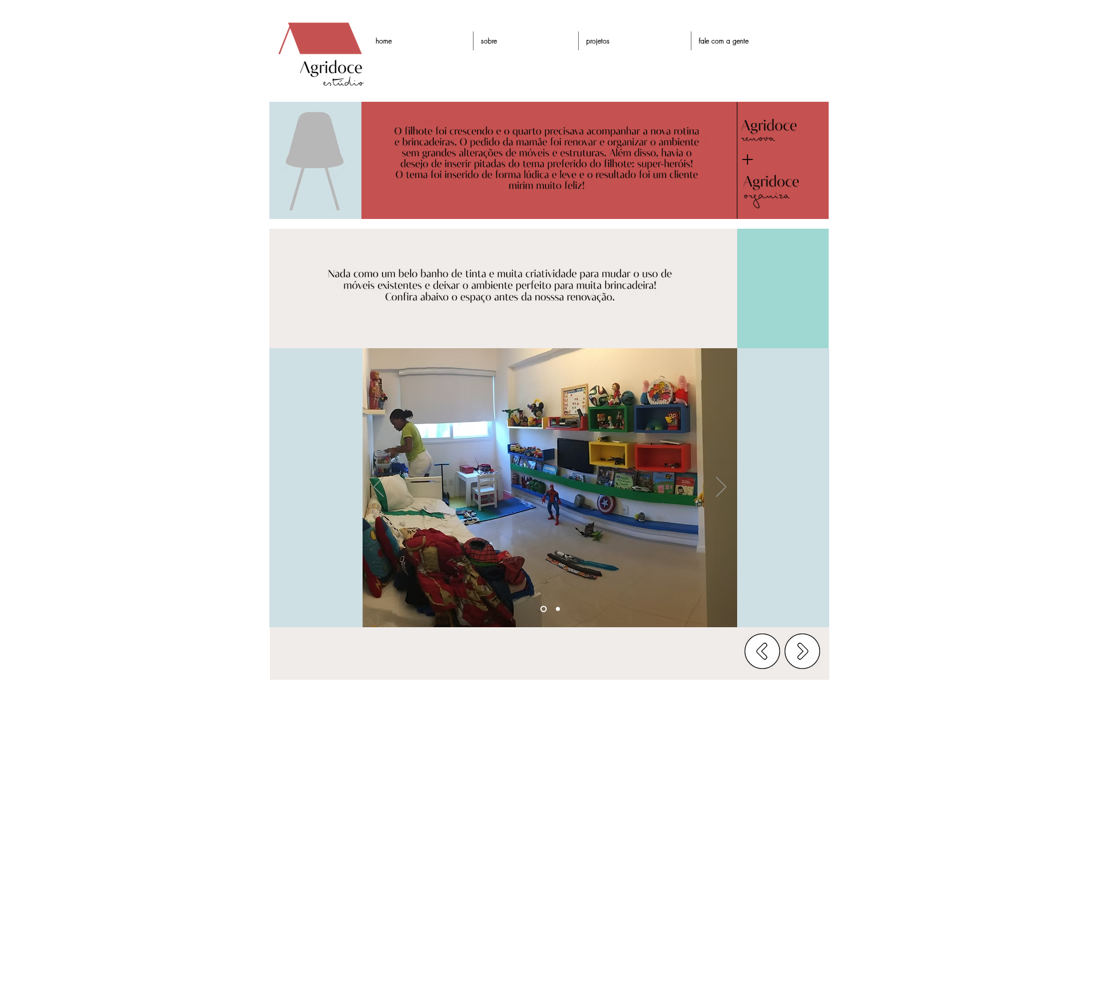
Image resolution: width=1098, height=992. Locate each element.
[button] (635, 40)
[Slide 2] (558, 609)
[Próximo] (721, 488)
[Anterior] (378, 488)
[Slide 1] (543, 609)
